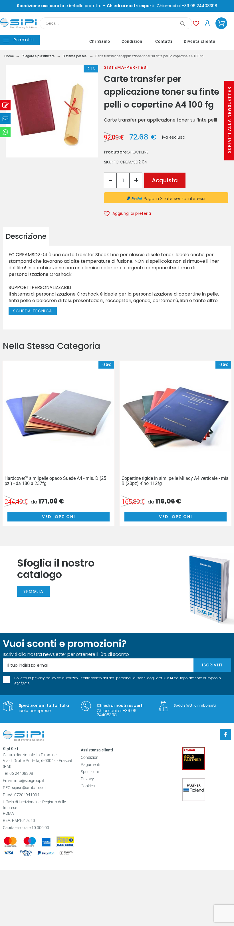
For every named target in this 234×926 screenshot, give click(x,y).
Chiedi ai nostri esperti (120, 705)
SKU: (109, 162)
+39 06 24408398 (199, 6)
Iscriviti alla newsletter (229, 120)
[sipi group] (23, 736)
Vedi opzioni (58, 516)
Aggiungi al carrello (164, 180)
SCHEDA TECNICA (32, 311)
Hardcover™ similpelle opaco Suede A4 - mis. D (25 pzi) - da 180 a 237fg (55, 481)
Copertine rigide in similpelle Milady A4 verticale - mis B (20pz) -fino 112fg (175, 481)
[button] (20, 40)
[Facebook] (225, 734)
